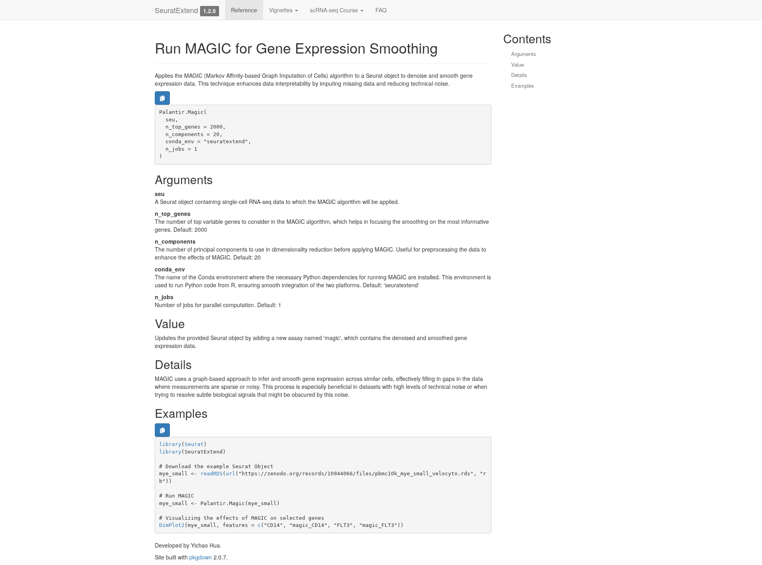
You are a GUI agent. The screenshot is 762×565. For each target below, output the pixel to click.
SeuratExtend (176, 10)
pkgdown (200, 557)
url (230, 474)
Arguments (523, 54)
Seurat (194, 444)
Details (519, 75)
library (170, 444)
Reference (244, 10)
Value (517, 64)
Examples (522, 85)
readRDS (211, 474)
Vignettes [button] (281, 10)
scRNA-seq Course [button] (335, 10)
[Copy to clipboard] (162, 98)
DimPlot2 (172, 525)
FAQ (381, 10)
